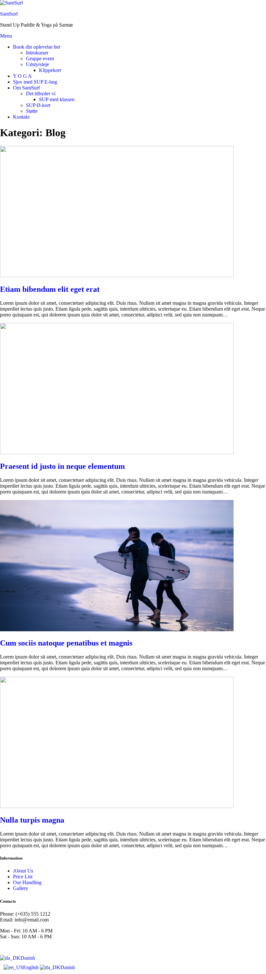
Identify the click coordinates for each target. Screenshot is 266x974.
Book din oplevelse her (36, 47)
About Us (23, 870)
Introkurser (37, 52)
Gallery (20, 888)
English (31, 967)
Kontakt (21, 117)
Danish (27, 958)
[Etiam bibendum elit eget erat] (117, 275)
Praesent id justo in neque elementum (62, 466)
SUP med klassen (57, 99)
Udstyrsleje (37, 64)
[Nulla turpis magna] (117, 806)
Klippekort (50, 70)
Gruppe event (40, 58)
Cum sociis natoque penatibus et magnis (66, 643)
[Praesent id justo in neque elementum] (117, 452)
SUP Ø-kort (38, 105)
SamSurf (9, 14)
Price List (22, 876)
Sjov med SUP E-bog (35, 82)
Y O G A (22, 76)
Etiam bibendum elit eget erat (50, 289)
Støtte (32, 111)
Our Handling (27, 882)
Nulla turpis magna (32, 820)
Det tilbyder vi (40, 93)
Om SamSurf (26, 87)
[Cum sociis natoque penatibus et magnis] (117, 629)
